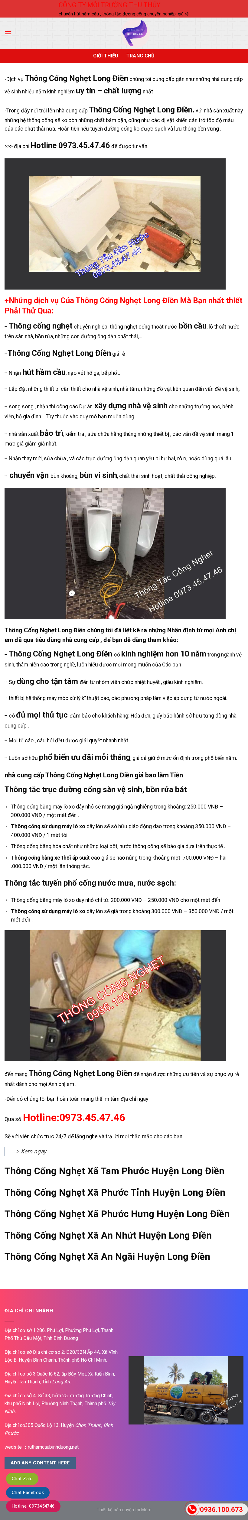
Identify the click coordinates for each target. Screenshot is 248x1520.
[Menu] (8, 33)
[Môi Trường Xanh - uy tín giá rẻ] (135, 33)
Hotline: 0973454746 (33, 1506)
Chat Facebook (28, 1492)
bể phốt (110, 373)
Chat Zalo (22, 1478)
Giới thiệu (105, 56)
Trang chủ (140, 56)
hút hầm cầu (44, 372)
